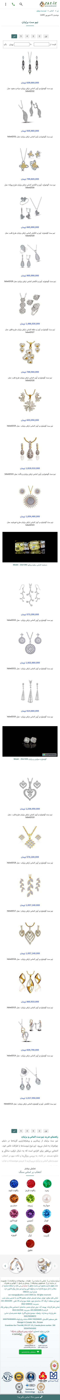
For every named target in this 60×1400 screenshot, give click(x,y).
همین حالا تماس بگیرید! (28, 1396)
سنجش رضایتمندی (29, 1351)
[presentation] (55, 1266)
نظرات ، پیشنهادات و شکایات (20, 1280)
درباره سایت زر (53, 1280)
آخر (14, 36)
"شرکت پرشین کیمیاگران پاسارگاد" (22, 1331)
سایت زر (24, 1285)
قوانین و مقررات (10, 1283)
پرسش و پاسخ (23, 1283)
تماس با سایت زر (39, 1280)
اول (46, 36)
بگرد (5, 44)
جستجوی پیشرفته (38, 1283)
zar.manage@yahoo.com (18, 1295)
